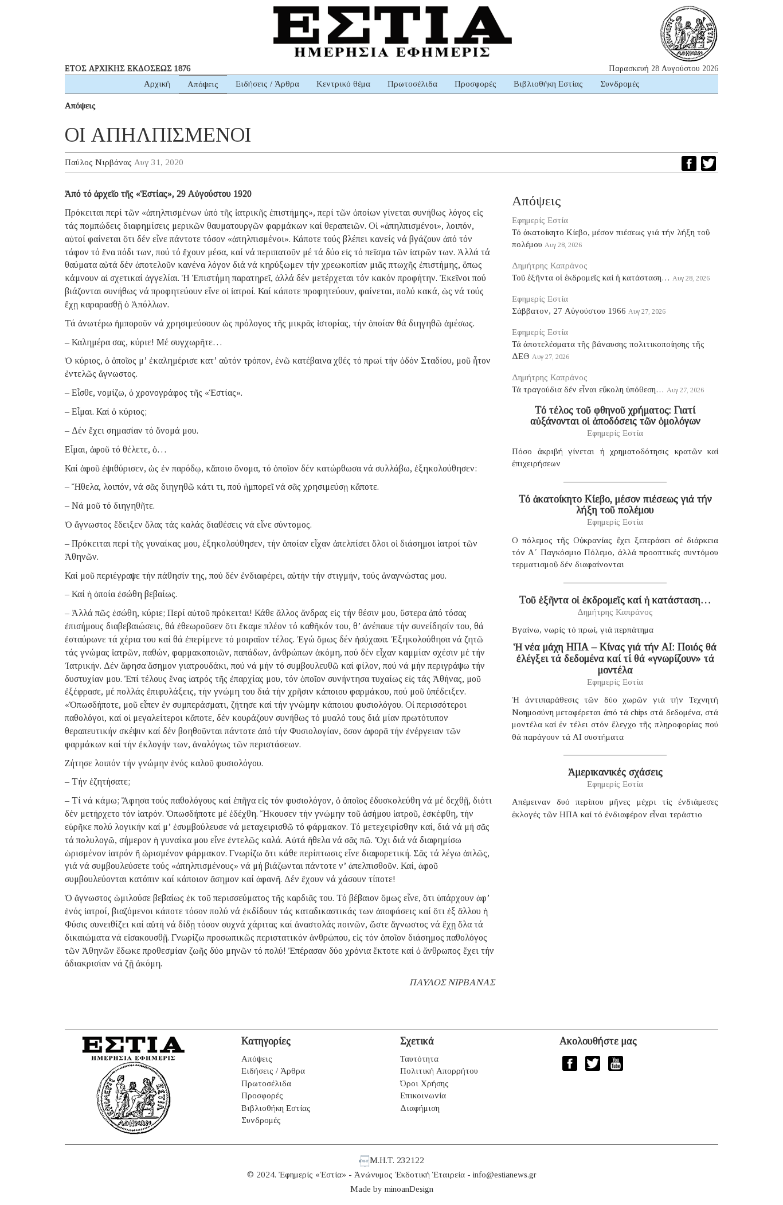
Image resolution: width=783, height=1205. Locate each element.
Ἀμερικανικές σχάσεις (615, 772)
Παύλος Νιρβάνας (98, 162)
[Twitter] (708, 163)
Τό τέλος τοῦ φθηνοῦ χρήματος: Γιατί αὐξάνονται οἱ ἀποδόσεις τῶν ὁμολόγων (615, 415)
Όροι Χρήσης (424, 1083)
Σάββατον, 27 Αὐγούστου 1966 (569, 310)
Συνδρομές (620, 83)
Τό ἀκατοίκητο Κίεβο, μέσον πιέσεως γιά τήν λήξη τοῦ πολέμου (615, 504)
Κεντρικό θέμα (343, 83)
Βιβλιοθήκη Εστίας (548, 83)
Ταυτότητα (419, 1058)
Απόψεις (202, 84)
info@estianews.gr (505, 1174)
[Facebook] (689, 163)
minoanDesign (409, 1189)
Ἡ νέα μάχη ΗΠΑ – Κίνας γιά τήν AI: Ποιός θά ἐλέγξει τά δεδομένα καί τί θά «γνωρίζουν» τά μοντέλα (615, 658)
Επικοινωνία (423, 1095)
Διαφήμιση (420, 1108)
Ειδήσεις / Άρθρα (267, 83)
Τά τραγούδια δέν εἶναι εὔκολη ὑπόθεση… (588, 389)
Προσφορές (475, 83)
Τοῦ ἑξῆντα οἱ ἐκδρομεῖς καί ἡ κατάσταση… (591, 277)
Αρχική (157, 83)
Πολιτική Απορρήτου (439, 1070)
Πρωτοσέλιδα (412, 83)
